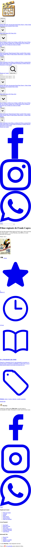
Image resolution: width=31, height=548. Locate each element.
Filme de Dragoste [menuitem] (4, 53)
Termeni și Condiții (7, 539)
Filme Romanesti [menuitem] (12, 53)
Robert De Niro (6, 526)
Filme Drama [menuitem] (14, 54)
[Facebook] (15, 442)
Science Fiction (6, 518)
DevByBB (9, 546)
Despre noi (2, 73)
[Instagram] (15, 474)
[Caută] (14, 76)
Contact (7, 73)
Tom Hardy (5, 525)
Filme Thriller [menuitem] (3, 54)
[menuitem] (1, 24)
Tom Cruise (5, 527)
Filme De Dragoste (7, 519)
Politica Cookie (6, 541)
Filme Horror (6, 516)
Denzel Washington (7, 529)
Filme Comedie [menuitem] (20, 53)
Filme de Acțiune (7, 512)
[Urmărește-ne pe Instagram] (15, 190)
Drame (4, 515)
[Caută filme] (0, 75)
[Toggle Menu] (2, 75)
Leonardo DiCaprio (7, 530)
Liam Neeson (6, 531)
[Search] (14, 224)
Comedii (5, 514)
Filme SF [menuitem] (9, 54)
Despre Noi (5, 537)
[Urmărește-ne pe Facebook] (15, 158)
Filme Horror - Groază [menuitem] (22, 54)
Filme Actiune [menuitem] (27, 53)
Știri (1, 106)
